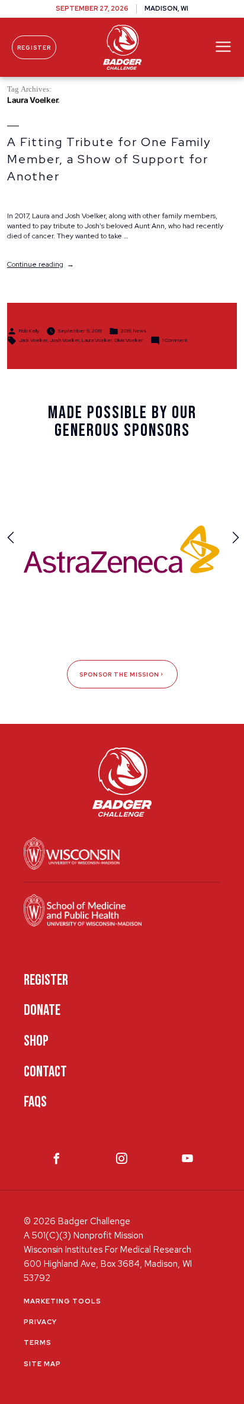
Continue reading (40, 264)
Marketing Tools (62, 1301)
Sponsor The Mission (119, 674)
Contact (45, 1072)
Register (34, 47)
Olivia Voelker (128, 340)
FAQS (35, 1102)
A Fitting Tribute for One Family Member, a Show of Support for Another (109, 159)
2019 (126, 330)
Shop (36, 1041)
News (139, 330)
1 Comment (174, 340)
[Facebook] (56, 1161)
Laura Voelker (97, 340)
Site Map (42, 1364)
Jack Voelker (33, 340)
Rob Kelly (29, 330)
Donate (42, 1010)
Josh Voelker (64, 340)
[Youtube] (187, 1161)
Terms (38, 1342)
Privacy (40, 1322)
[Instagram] (121, 1161)
